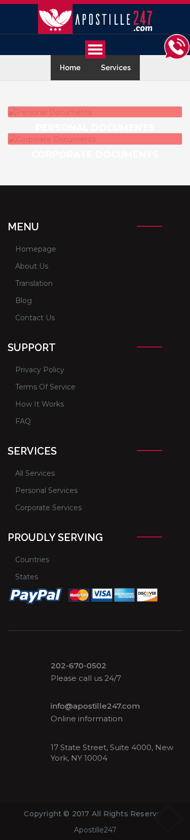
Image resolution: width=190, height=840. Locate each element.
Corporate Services (48, 507)
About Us (31, 266)
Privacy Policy (39, 369)
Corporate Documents (95, 154)
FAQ (23, 421)
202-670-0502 (78, 665)
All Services (35, 473)
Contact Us (35, 317)
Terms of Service (45, 386)
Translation (34, 283)
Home (70, 68)
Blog (23, 300)
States (26, 576)
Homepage (35, 249)
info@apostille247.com (95, 706)
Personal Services (46, 490)
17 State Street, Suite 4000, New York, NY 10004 (112, 753)
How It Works (39, 404)
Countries (32, 559)
